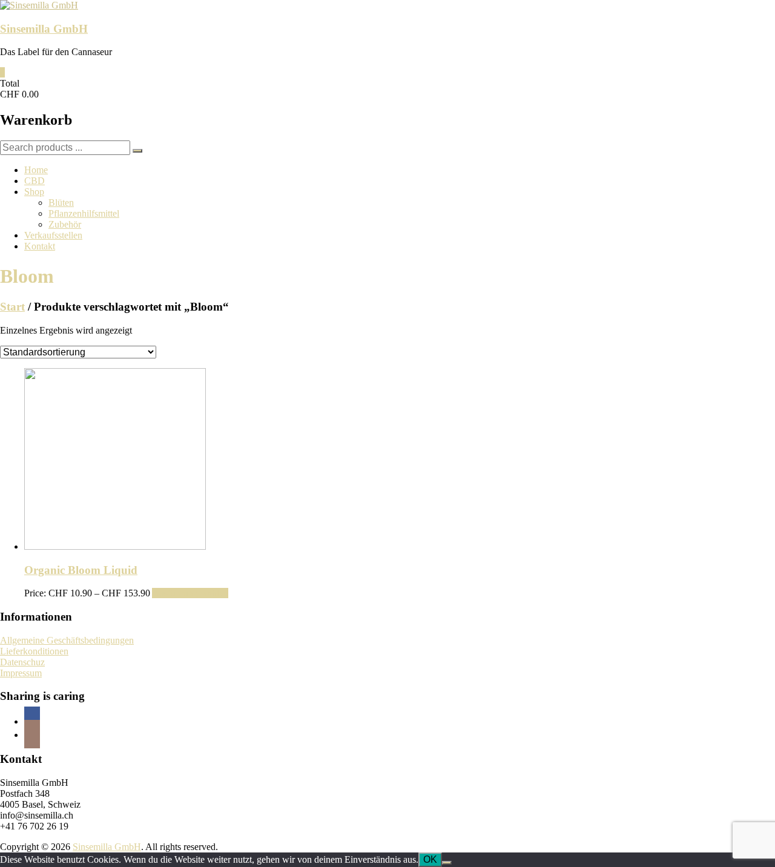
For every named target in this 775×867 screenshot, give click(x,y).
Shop (34, 191)
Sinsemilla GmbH (44, 28)
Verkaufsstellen (53, 235)
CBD (34, 181)
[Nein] (447, 863)
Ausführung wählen (190, 593)
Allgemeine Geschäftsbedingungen (67, 640)
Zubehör (64, 224)
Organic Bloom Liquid (80, 570)
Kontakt (39, 246)
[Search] (137, 151)
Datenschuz (22, 662)
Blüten (61, 202)
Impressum (21, 673)
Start (12, 306)
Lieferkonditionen (34, 651)
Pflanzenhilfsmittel (83, 213)
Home (36, 170)
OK (430, 859)
